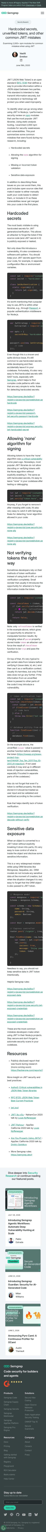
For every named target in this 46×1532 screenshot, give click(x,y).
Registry (7, 1462)
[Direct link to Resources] (30, 1053)
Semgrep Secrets (11, 1409)
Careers (28, 1446)
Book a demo (9, 1474)
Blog (6, 1450)
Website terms (9, 1528)
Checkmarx (30, 5)
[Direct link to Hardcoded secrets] (24, 218)
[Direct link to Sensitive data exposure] (27, 833)
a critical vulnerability (32, 459)
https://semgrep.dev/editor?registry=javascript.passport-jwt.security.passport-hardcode (22, 413)
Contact (28, 1450)
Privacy (21, 1528)
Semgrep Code (10, 1397)
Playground (9, 1466)
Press (27, 1454)
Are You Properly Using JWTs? (26, 1138)
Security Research (23, 22)
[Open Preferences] (3, 1528)
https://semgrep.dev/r (21, 1154)
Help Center (9, 1479)
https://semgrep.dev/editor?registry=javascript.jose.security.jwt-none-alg (25, 527)
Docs (6, 1442)
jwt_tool (15, 1107)
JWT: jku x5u (17, 1114)
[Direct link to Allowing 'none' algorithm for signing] (23, 448)
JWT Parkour (17, 1125)
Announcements (15, 1192)
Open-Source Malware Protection (30, 1407)
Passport (33, 308)
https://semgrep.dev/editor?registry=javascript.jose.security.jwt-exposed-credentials (25, 1005)
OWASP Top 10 (31, 1422)
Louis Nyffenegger (27, 1118)
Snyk (39, 5)
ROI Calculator (10, 1470)
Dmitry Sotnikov (19, 1144)
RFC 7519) (22, 83)
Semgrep (11, 380)
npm (28, 115)
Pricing (7, 1446)
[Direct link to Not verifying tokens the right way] (17, 563)
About (27, 1442)
